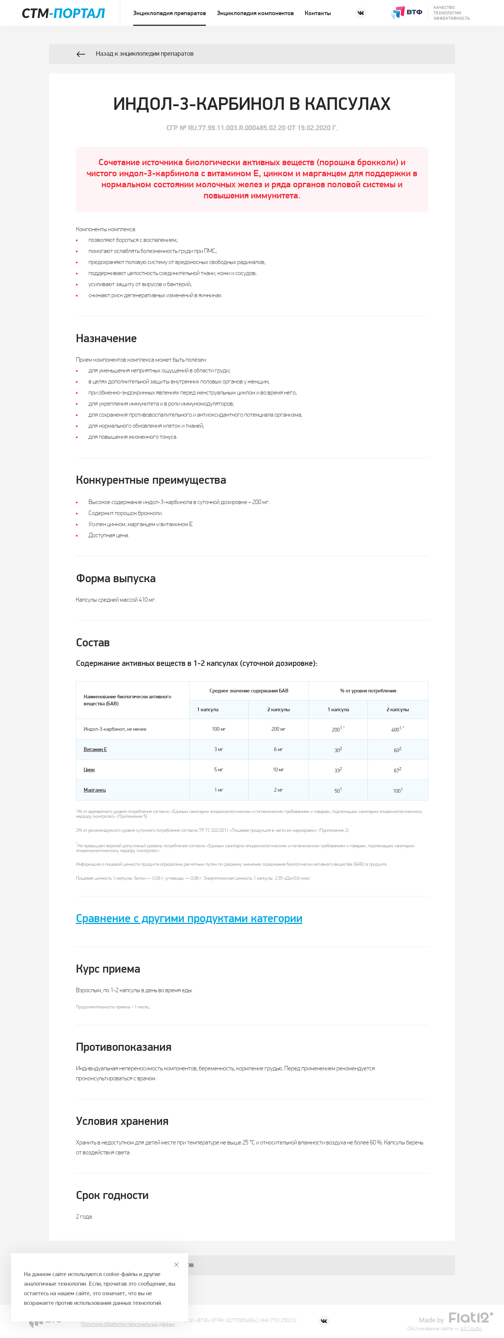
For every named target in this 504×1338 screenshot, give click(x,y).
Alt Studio (471, 1329)
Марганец (95, 790)
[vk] (360, 12)
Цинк (89, 770)
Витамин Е (95, 750)
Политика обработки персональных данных (128, 1324)
